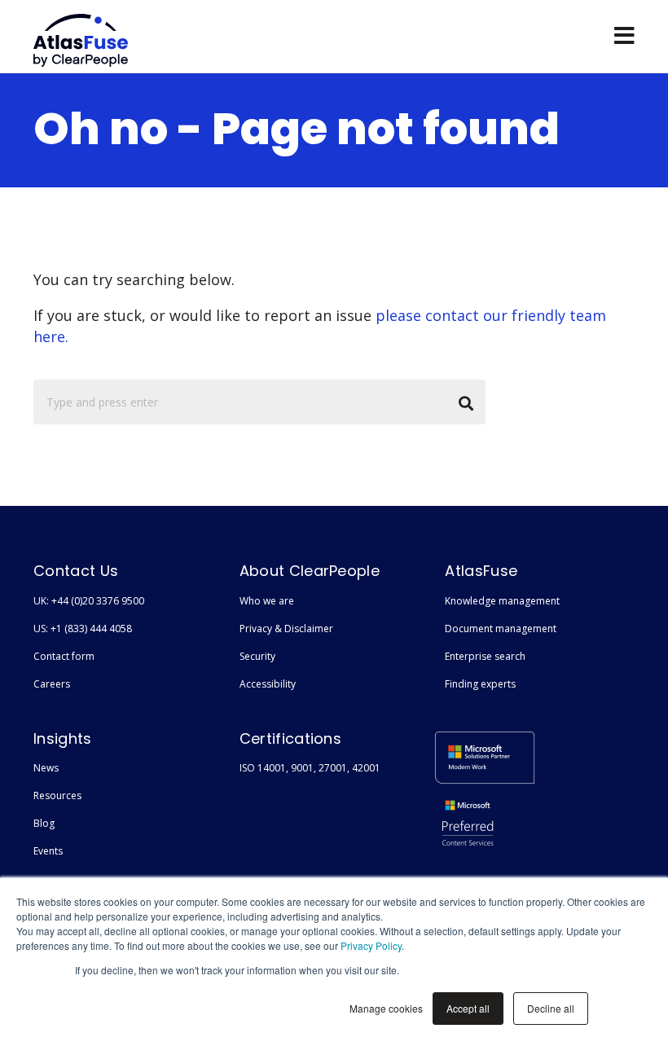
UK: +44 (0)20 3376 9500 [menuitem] (88, 601)
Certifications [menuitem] (290, 738)
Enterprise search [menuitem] (485, 656)
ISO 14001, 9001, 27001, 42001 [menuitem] (310, 768)
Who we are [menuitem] (267, 601)
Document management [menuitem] (500, 628)
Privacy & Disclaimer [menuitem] (286, 628)
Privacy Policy (371, 945)
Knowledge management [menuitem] (502, 601)
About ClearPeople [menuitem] (310, 570)
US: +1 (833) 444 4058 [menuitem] (82, 628)
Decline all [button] (550, 1008)
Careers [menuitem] (51, 684)
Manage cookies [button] (386, 1008)
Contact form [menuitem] (63, 656)
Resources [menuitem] (57, 795)
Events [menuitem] (48, 851)
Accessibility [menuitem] (268, 684)
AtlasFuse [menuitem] (481, 570)
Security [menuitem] (257, 656)
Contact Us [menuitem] (75, 570)
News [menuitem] (46, 768)
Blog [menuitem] (44, 823)
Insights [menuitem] (62, 738)
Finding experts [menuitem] (480, 684)
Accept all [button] (468, 1008)
